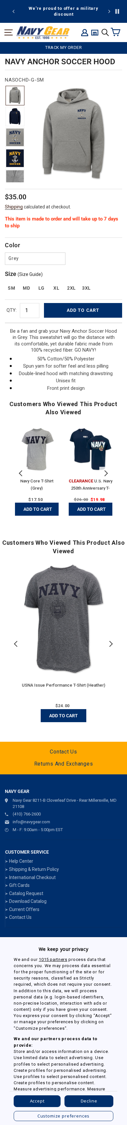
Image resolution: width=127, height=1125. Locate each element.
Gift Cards (19, 885)
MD (26, 288)
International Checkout (32, 877)
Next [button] (105, 473)
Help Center (21, 861)
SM (11, 288)
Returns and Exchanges (63, 764)
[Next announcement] (109, 11)
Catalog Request (26, 893)
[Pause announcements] (117, 11)
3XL (86, 288)
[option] (63, 11)
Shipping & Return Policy (34, 869)
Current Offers (24, 909)
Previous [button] (21, 473)
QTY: (12, 310)
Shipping (14, 206)
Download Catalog (28, 901)
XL (56, 288)
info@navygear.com (31, 821)
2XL (71, 288)
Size (24, 273)
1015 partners (53, 959)
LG (41, 288)
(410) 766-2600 (27, 814)
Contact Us (63, 752)
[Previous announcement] (13, 11)
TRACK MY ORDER (63, 47)
